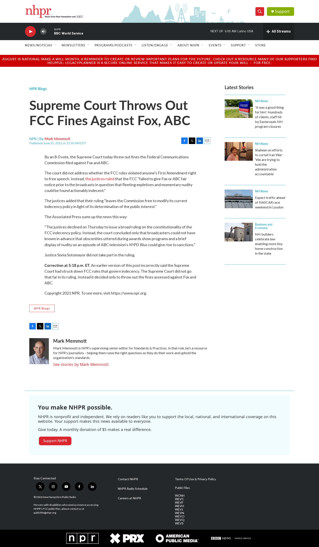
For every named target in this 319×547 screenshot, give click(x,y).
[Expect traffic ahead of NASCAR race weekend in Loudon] (239, 199)
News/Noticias (38, 45)
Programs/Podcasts (113, 45)
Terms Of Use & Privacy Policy (195, 479)
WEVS (179, 523)
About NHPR (188, 45)
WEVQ (179, 520)
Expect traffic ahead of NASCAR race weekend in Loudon (270, 202)
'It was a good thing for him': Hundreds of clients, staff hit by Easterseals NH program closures (269, 116)
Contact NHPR (128, 479)
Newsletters (73, 45)
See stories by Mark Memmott (81, 364)
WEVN (179, 513)
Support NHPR (55, 440)
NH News (261, 101)
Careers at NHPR (129, 498)
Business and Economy (263, 226)
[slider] (50, 31)
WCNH (179, 495)
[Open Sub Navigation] (55, 45)
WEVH (179, 506)
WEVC (179, 499)
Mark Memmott (57, 138)
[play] (30, 31)
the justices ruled (99, 178)
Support (282, 11)
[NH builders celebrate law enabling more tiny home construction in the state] (239, 232)
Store (260, 45)
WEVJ (179, 509)
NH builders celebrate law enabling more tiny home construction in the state (269, 243)
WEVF (179, 502)
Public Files (182, 488)
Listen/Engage (155, 45)
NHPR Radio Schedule (133, 488)
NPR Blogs (38, 88)
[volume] (43, 31)
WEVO (179, 516)
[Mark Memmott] (39, 351)
